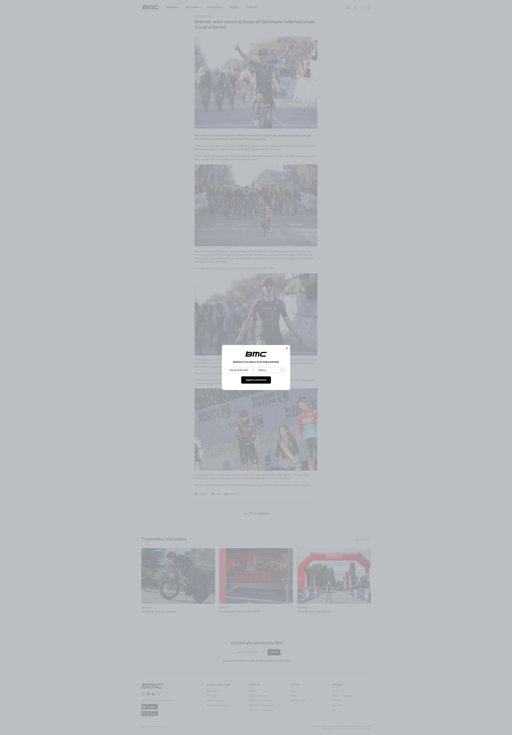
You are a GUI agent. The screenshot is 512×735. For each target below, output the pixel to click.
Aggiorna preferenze (256, 380)
